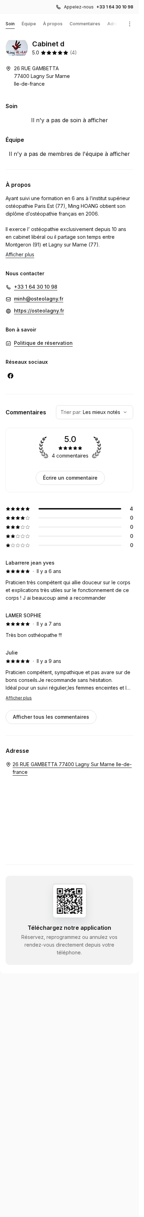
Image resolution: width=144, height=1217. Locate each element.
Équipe (29, 23)
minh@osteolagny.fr (38, 299)
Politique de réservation (43, 343)
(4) (73, 52)
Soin (10, 23)
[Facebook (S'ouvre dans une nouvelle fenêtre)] (10, 376)
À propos (53, 23)
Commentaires (85, 23)
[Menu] (130, 24)
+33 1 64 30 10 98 (114, 6)
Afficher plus (19, 697)
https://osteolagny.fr (39, 311)
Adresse (116, 23)
